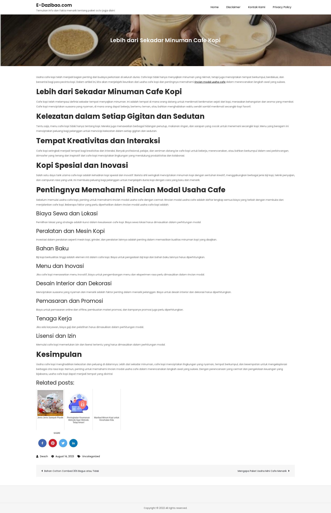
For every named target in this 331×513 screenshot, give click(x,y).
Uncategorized (91, 456)
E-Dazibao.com (54, 5)
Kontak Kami (256, 7)
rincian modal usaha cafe (209, 82)
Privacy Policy (282, 7)
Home (214, 7)
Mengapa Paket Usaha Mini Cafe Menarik (262, 471)
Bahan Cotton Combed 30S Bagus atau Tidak (71, 471)
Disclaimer (233, 7)
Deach (44, 456)
